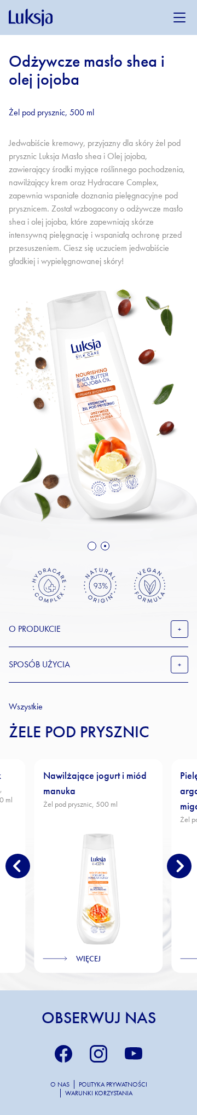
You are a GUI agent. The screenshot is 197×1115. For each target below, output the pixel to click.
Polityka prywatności (113, 1084)
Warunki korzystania (98, 1093)
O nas (59, 1084)
